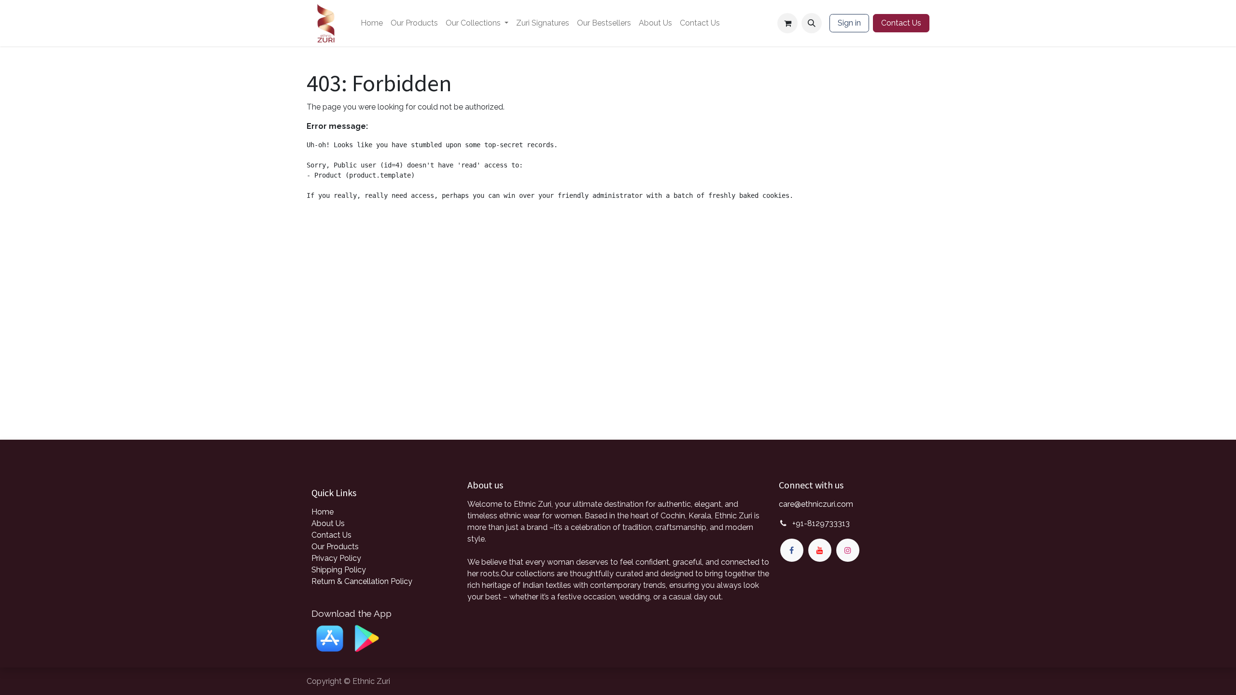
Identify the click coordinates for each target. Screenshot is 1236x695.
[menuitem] (372, 23)
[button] (811, 23)
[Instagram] (847, 550)
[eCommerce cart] (787, 23)
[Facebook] (791, 550)
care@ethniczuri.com (816, 504)
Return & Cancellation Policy (361, 581)
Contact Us (901, 23)
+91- (821, 523)
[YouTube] (819, 550)
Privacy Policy (336, 558)
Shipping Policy (338, 569)
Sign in (849, 23)
